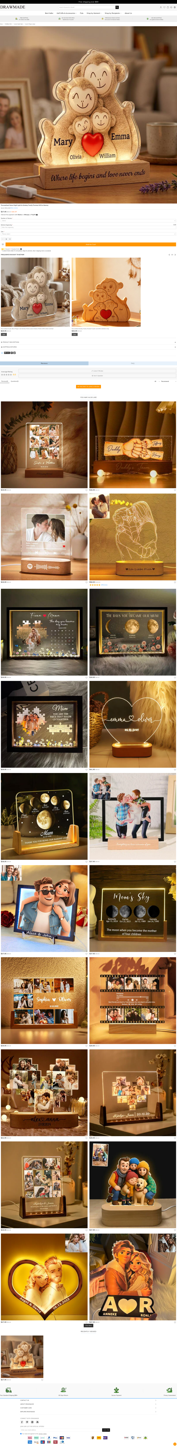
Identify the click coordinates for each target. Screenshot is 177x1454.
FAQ (132, 363)
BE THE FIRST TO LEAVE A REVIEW (89, 386)
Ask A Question (98, 376)
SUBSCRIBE (106, 1430)
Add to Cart (91, 244)
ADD (4, 334)
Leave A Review (98, 371)
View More (88, 1325)
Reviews (44, 363)
